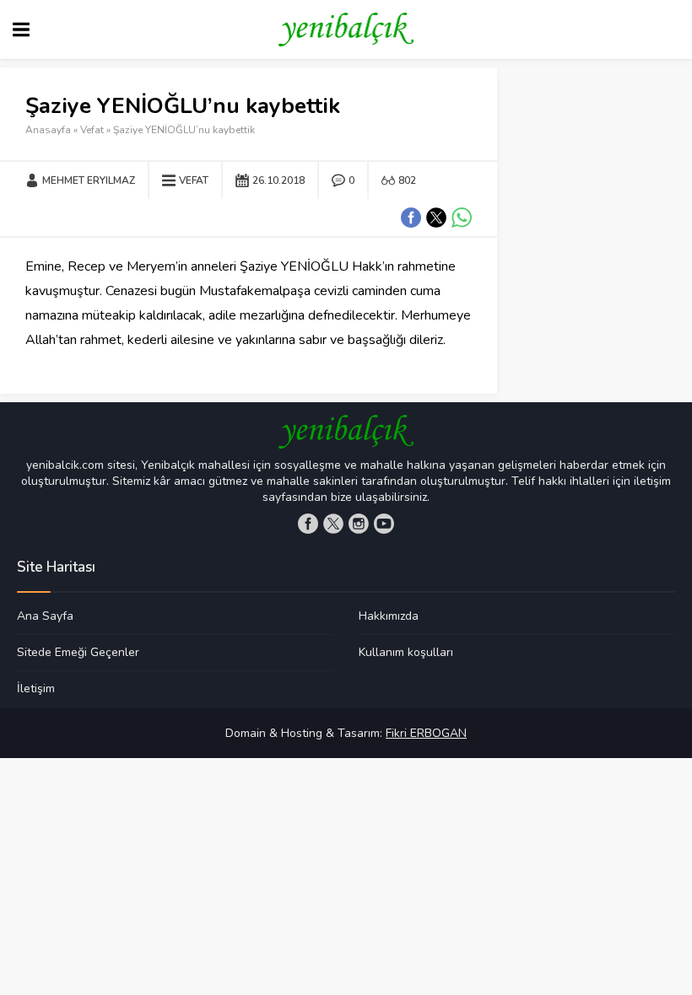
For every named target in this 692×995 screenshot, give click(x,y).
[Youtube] (384, 524)
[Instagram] (359, 524)
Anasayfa (48, 130)
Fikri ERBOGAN (426, 733)
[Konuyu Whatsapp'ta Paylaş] (461, 217)
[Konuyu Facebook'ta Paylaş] (411, 217)
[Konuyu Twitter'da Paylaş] (436, 217)
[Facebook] (308, 524)
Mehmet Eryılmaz (88, 180)
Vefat (92, 130)
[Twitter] (333, 524)
